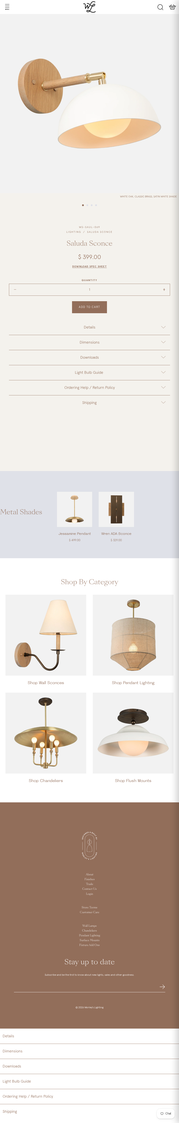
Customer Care (89, 912)
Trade (89, 884)
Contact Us (89, 889)
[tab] (89, 327)
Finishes (89, 879)
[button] (89, 1036)
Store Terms (89, 907)
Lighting (73, 232)
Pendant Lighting (89, 935)
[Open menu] (3, 7)
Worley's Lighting (93, 1007)
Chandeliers (89, 931)
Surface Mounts (90, 940)
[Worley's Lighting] (89, 7)
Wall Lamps (89, 926)
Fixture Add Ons (89, 945)
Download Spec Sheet (89, 266)
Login (89, 894)
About (89, 874)
